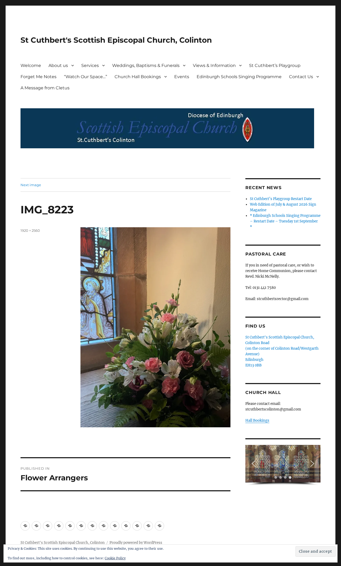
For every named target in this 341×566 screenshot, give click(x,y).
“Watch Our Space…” (85, 76)
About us (58, 65)
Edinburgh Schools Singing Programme (239, 76)
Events (181, 76)
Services (90, 65)
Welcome (31, 65)
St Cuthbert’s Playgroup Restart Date (281, 199)
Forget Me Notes (38, 76)
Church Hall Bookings (138, 76)
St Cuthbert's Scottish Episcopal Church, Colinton (116, 40)
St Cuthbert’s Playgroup (275, 65)
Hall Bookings (257, 420)
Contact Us (301, 76)
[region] (282, 465)
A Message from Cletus (45, 87)
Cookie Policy (115, 558)
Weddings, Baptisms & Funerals (146, 65)
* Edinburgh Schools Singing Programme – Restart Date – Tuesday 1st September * (285, 221)
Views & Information (214, 65)
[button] (253, 463)
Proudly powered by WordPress (135, 542)
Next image (31, 185)
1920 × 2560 (30, 230)
